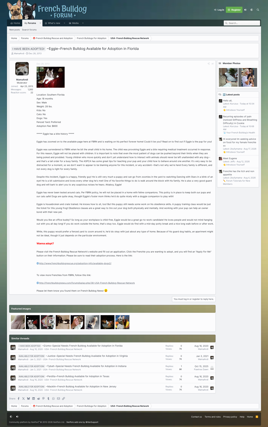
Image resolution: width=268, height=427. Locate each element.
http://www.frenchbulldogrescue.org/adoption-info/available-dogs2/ (75, 263)
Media (75, 23)
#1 (213, 63)
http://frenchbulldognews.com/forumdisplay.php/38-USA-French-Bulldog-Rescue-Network (87, 283)
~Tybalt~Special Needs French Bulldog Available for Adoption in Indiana (86, 366)
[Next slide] (253, 77)
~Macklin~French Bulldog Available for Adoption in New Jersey (81, 386)
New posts (14, 29)
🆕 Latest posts (231, 94)
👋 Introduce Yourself (234, 109)
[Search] (258, 10)
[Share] (209, 64)
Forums (32, 23)
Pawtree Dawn (201, 369)
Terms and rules (213, 416)
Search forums (29, 29)
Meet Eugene (230, 158)
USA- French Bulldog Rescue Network (63, 349)
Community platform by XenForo (37, 422)
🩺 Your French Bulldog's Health (239, 132)
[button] (252, 10)
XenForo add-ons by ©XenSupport (82, 422)
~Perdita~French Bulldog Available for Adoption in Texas (77, 376)
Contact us (196, 416)
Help (242, 416)
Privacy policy (230, 416)
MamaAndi (19, 53)
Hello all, (227, 100)
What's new (54, 23)
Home (17, 23)
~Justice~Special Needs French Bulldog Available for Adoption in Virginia (87, 356)
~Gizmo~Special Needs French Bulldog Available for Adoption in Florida (82, 345)
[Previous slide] (222, 77)
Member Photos (231, 63)
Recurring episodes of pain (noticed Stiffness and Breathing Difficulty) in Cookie (240, 119)
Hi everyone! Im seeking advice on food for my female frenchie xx (239, 142)
